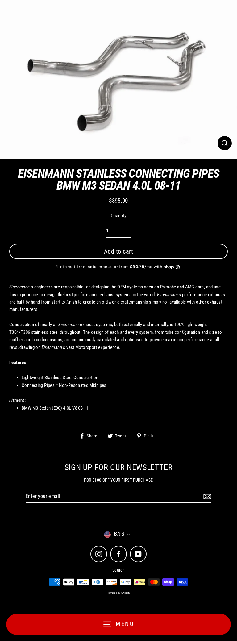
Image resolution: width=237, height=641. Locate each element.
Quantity (118, 215)
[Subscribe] (206, 496)
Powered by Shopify (119, 592)
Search (118, 570)
